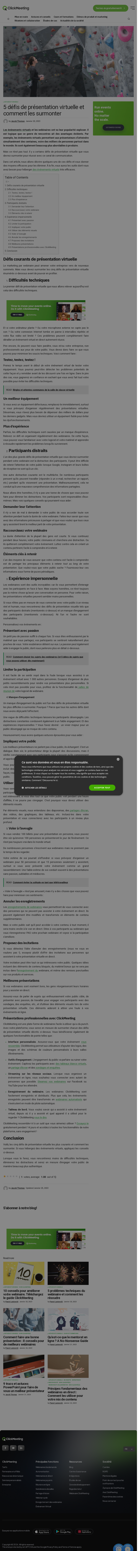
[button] (34, 787)
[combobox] (118, 759)
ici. (57, 780)
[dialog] (68, 775)
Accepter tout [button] (102, 787)
